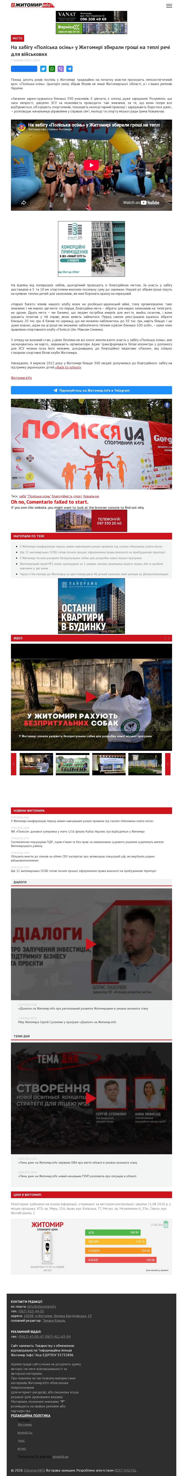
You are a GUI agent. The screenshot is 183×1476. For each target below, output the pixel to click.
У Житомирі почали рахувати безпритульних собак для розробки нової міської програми (81, 558)
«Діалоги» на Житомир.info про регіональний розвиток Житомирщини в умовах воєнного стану (83, 1008)
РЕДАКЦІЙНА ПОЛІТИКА (30, 1415)
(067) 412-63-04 (58, 1336)
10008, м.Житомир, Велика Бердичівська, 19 (58, 1315)
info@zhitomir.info (41, 1306)
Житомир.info (21, 377)
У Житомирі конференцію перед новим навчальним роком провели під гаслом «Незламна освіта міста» (91, 546)
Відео (18, 638)
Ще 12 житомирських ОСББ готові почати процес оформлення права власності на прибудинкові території (92, 552)
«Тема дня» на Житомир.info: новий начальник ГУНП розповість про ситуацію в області (77, 1176)
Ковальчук (91, 496)
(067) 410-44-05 (31, 1311)
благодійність (62, 496)
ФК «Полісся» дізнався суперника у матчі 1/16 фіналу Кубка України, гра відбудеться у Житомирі (78, 831)
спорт (77, 496)
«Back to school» (67, 367)
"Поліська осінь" (39, 496)
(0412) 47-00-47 (31, 1336)
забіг (22, 496)
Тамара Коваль (53, 1320)
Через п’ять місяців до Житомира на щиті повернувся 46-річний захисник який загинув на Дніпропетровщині (94, 574)
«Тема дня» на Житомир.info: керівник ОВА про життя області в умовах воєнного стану (77, 1162)
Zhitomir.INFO (34, 1470)
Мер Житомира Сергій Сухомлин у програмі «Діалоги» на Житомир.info (67, 1022)
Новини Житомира (29, 811)
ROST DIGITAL (125, 1470)
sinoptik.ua (60, 1456)
